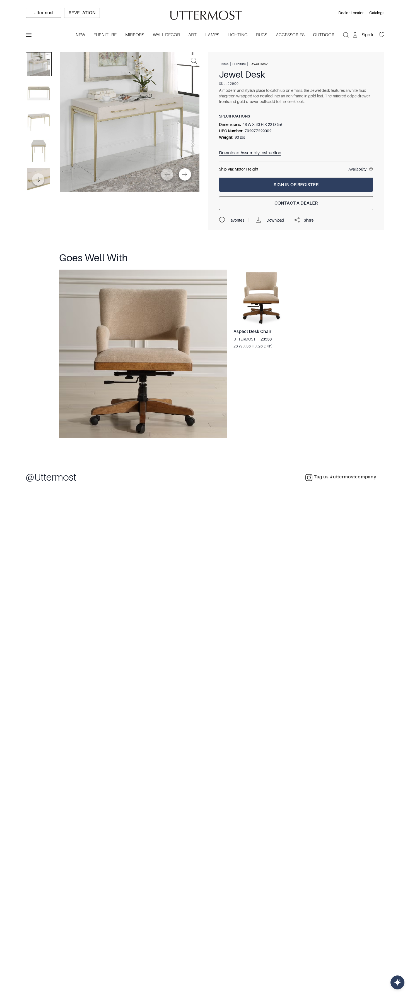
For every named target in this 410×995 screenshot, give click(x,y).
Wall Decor (166, 34)
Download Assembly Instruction (250, 152)
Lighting (237, 34)
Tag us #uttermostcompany (345, 476)
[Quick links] (397, 982)
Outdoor (323, 34)
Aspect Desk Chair (252, 331)
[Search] (346, 35)
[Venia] (205, 13)
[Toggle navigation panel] (29, 35)
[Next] (185, 174)
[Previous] (167, 174)
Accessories (290, 34)
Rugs (261, 34)
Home (224, 64)
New (80, 34)
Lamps (212, 34)
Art (192, 34)
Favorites (236, 220)
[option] (43, 13)
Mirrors (134, 34)
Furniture (105, 34)
